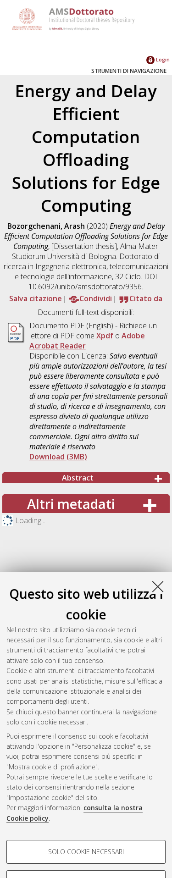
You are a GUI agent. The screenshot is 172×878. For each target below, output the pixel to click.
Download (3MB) (58, 457)
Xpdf (104, 336)
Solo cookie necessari (86, 851)
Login (162, 59)
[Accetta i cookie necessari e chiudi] (157, 586)
